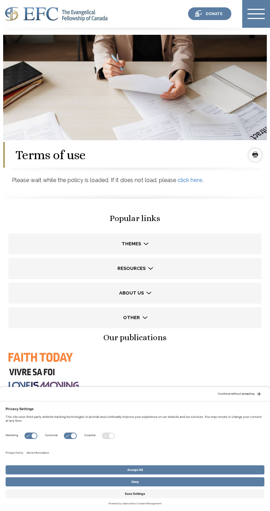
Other (132, 317)
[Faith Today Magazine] (40, 363)
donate (214, 14)
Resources (132, 268)
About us (132, 293)
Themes (132, 243)
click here (190, 180)
